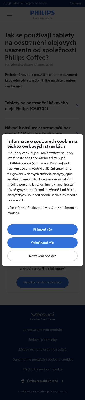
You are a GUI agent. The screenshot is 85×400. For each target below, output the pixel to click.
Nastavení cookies (42, 256)
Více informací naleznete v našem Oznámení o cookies (42, 210)
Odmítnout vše (42, 242)
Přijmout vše (42, 229)
